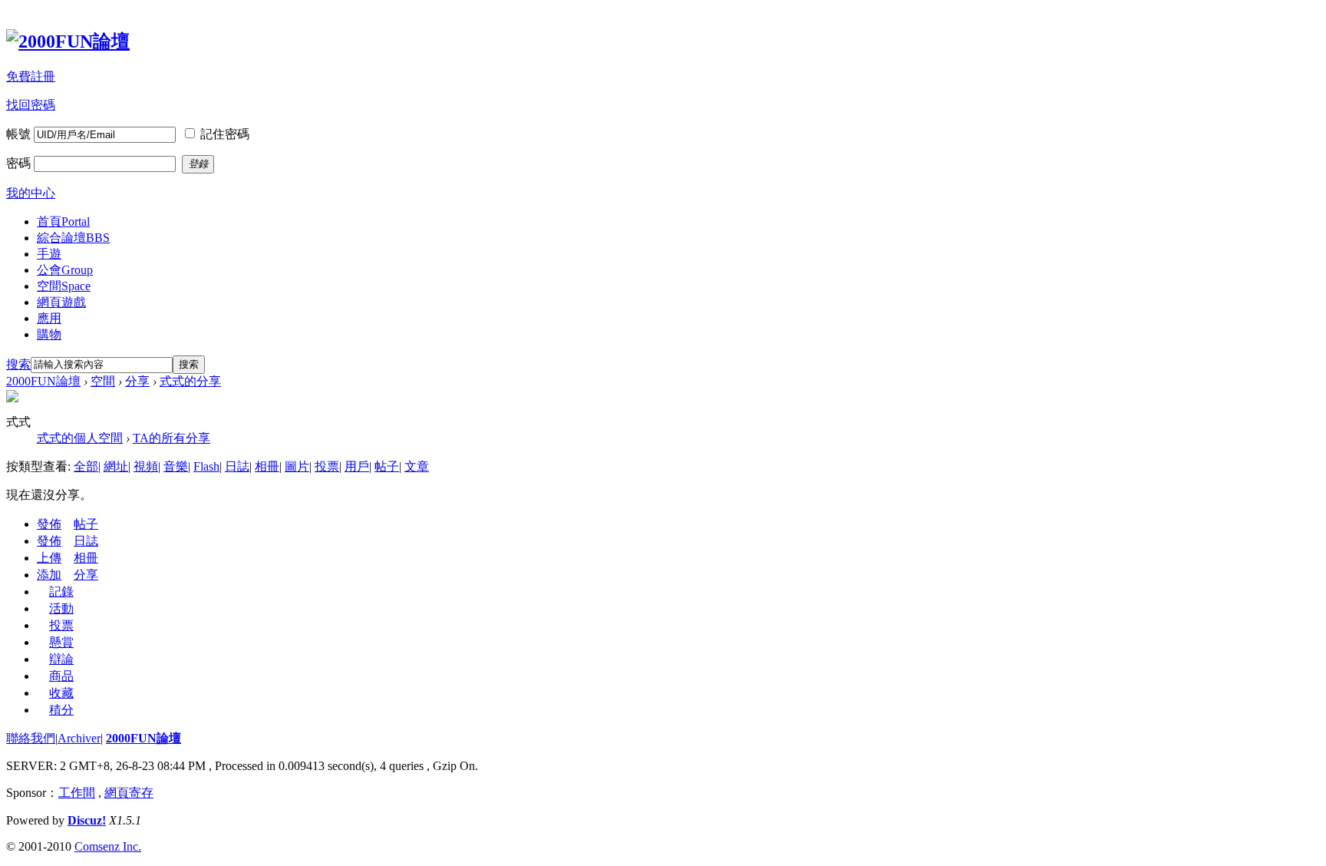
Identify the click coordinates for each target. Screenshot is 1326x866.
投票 (327, 466)
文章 (416, 466)
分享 (137, 381)
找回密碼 (30, 104)
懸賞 (61, 642)
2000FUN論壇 (43, 381)
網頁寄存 (128, 792)
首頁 (63, 221)
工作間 (76, 792)
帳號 (18, 133)
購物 (49, 334)
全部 (86, 466)
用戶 (357, 466)
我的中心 (30, 193)
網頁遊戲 (61, 302)
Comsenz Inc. (107, 846)
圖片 (297, 466)
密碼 (18, 163)
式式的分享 (190, 381)
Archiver (79, 738)
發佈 (49, 524)
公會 (65, 269)
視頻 (146, 466)
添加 (49, 574)
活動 (61, 608)
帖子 (386, 466)
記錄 (61, 591)
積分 (61, 709)
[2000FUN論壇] (68, 41)
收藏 (61, 692)
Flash (206, 466)
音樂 (175, 466)
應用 (49, 318)
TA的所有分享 (171, 438)
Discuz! (87, 820)
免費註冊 (30, 76)
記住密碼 (224, 133)
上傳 (49, 557)
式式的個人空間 (80, 438)
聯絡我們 (30, 738)
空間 (64, 286)
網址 (116, 466)
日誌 (237, 466)
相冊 (267, 466)
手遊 (49, 253)
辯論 (61, 659)
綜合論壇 (73, 237)
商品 (61, 676)
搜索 (18, 364)
